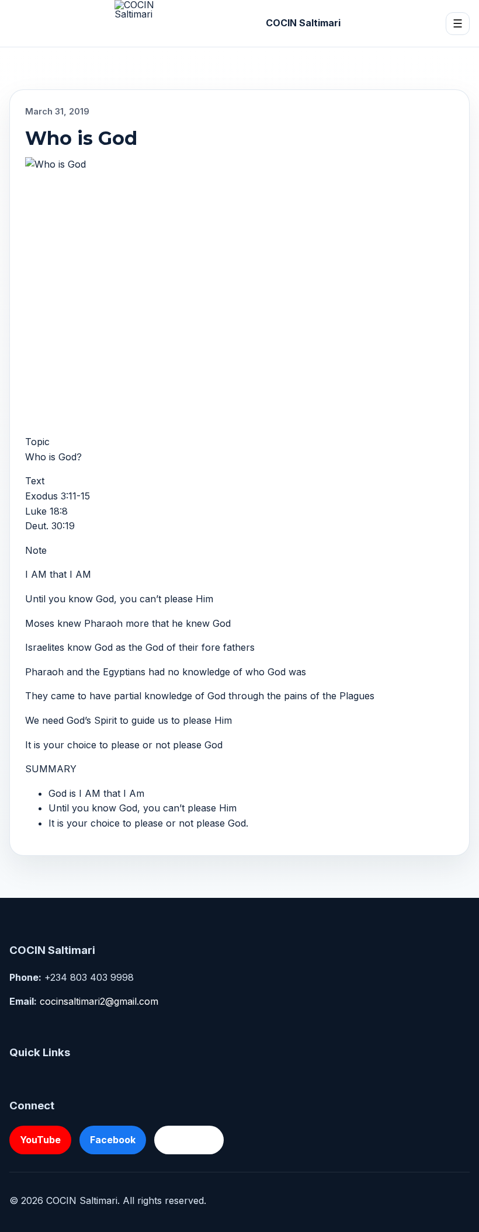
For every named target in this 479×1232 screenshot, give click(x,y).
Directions (189, 1140)
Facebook (113, 1140)
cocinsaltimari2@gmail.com (99, 1001)
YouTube (40, 1140)
